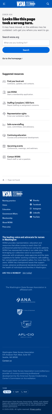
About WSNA (7, 222)
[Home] (3, 180)
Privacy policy (35, 409)
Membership (7, 218)
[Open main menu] (4, 4)
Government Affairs (10, 213)
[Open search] (48, 4)
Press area (6, 227)
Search (26, 50)
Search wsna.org (10, 37)
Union (4, 205)
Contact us (7, 360)
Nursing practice (9, 200)
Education (6, 209)
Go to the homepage (11, 58)
